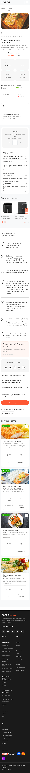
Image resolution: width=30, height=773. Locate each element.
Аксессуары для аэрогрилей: (6, 677)
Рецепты (9, 8)
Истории (4, 743)
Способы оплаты (20, 667)
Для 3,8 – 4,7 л (5, 685)
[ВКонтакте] (18, 631)
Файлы (17, 653)
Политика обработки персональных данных (13, 766)
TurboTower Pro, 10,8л (7, 648)
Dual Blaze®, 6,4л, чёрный (6, 651)
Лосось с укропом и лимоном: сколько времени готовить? (11, 381)
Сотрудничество (20, 662)
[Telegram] (4, 631)
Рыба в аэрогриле (8, 413)
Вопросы (18, 648)
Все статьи (5, 729)
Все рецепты (5, 711)
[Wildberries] (3, 758)
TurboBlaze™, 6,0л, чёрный (6, 660)
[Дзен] (22, 631)
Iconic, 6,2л (5, 645)
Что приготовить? (6, 732)
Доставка (18, 664)
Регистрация (19, 659)
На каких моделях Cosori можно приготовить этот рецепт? (12, 388)
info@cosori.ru (7, 626)
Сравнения (5, 741)
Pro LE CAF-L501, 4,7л (7, 668)
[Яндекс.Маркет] (23, 753)
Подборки (4, 714)
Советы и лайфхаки (7, 735)
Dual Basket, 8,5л (6, 671)
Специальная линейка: (7, 691)
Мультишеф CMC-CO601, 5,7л (6, 696)
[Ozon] (18, 753)
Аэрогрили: (6, 642)
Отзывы (18, 645)
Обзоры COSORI (6, 738)
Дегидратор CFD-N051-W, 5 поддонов (8, 700)
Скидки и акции (20, 670)
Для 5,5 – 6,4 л (5, 683)
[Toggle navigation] (26, 2)
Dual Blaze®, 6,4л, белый (6, 656)
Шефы (3, 716)
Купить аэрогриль (15, 403)
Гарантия (18, 656)
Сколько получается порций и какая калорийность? (13, 395)
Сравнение (19, 650)
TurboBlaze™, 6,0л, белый (6, 664)
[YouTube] (8, 631)
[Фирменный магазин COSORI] (9, 754)
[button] (2, 222)
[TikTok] (13, 631)
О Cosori (18, 642)
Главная (3, 8)
